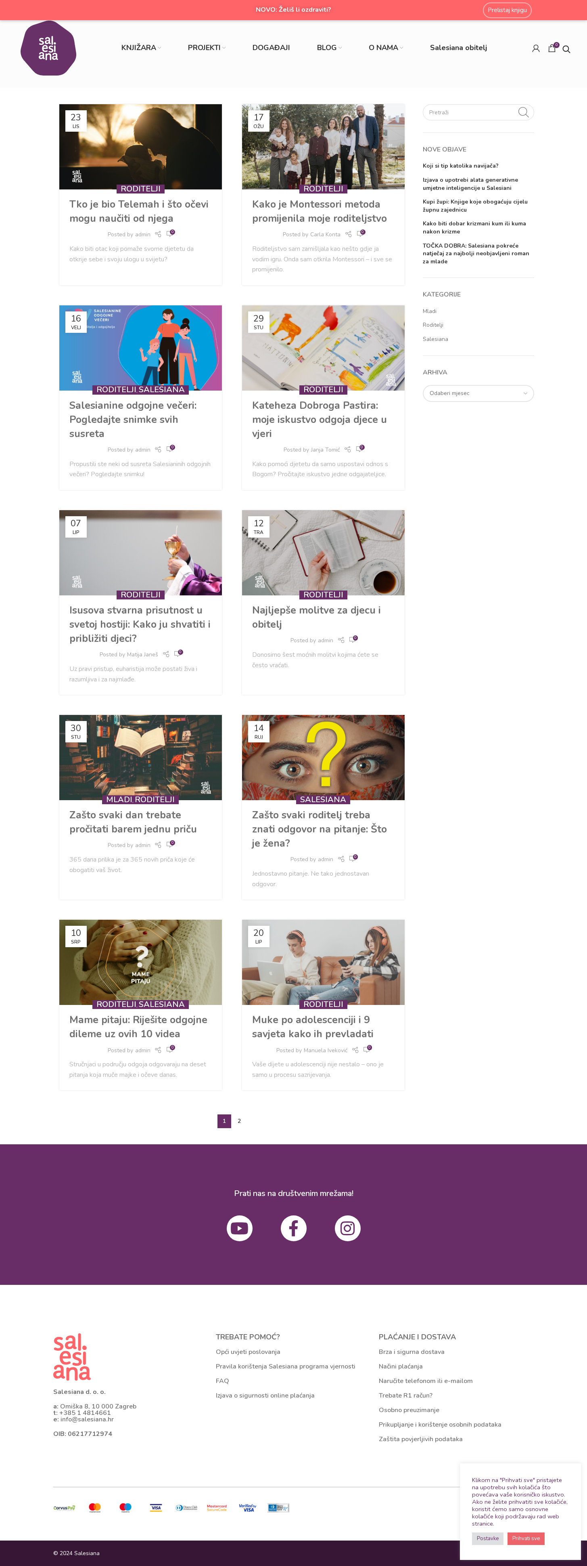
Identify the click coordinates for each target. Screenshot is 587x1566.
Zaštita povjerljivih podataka (421, 1439)
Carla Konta (325, 234)
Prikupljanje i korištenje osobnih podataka (440, 1424)
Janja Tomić (325, 450)
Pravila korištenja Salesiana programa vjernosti (285, 1366)
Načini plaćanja (401, 1366)
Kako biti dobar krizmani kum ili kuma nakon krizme (474, 227)
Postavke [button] (488, 1538)
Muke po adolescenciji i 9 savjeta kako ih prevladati (313, 1027)
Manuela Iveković (325, 1050)
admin (142, 234)
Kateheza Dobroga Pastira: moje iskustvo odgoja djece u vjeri (319, 420)
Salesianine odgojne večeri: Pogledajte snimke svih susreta (132, 420)
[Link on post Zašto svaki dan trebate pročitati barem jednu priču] (140, 757)
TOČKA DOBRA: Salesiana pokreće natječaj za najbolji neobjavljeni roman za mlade (476, 253)
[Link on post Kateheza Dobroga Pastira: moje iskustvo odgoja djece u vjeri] (323, 348)
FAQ (222, 1381)
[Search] (524, 112)
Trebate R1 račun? (405, 1395)
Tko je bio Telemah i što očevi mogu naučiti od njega (139, 211)
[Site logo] (48, 47)
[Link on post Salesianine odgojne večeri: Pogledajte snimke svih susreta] (140, 348)
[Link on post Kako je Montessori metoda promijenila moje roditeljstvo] (323, 146)
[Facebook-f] (294, 1228)
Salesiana (162, 389)
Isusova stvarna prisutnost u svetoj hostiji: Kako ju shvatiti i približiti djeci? (140, 624)
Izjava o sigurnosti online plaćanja (265, 1395)
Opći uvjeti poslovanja (248, 1351)
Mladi (119, 799)
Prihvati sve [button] (526, 1538)
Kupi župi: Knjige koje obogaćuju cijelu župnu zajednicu (475, 206)
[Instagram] (348, 1228)
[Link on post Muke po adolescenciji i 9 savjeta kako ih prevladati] (323, 962)
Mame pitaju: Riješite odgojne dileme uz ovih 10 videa (138, 1027)
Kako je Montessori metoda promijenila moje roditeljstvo (319, 211)
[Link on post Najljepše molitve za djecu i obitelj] (323, 552)
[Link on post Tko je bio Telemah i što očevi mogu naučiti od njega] (140, 146)
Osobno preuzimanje (409, 1410)
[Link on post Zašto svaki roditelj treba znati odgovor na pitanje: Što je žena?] (323, 757)
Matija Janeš (142, 654)
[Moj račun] (536, 48)
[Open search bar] (566, 48)
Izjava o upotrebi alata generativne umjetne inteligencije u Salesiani (470, 184)
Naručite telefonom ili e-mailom (426, 1381)
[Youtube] (240, 1228)
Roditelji (141, 188)
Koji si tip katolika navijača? (461, 166)
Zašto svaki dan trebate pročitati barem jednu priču (133, 822)
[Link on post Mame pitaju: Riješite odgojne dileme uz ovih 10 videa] (140, 962)
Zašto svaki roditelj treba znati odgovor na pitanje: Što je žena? (319, 829)
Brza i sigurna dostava (412, 1351)
